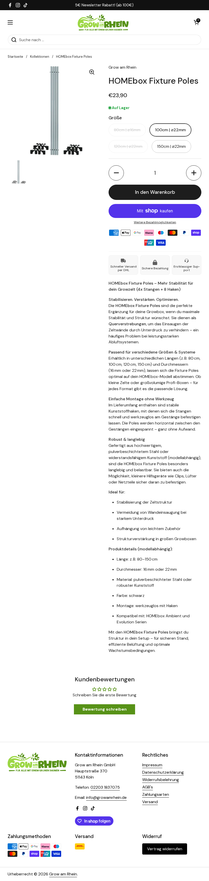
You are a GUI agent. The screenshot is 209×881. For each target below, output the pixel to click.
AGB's (147, 787)
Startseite (15, 56)
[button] (196, 22)
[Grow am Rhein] (103, 22)
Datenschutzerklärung (163, 772)
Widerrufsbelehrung (160, 779)
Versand (150, 801)
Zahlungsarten (155, 794)
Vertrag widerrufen (164, 848)
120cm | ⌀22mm (128, 146)
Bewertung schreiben (105, 709)
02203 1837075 (105, 787)
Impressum (152, 765)
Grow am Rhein (63, 874)
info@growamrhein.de (106, 797)
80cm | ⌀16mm (127, 130)
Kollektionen (39, 56)
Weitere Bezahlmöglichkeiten (155, 222)
